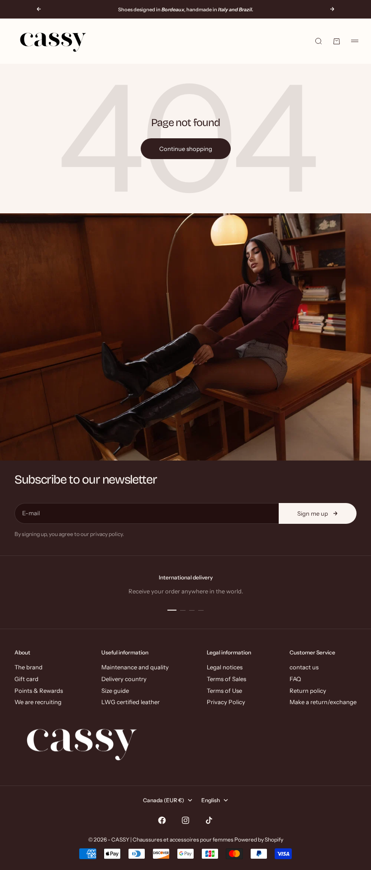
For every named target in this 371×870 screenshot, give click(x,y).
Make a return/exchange (323, 701)
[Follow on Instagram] (185, 820)
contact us (304, 667)
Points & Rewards (38, 690)
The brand (28, 667)
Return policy (308, 690)
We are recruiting (38, 701)
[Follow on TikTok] (209, 820)
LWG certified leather (130, 701)
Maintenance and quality (135, 667)
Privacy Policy (226, 701)
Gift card (26, 678)
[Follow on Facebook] (161, 820)
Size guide (115, 690)
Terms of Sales (226, 678)
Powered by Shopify (258, 839)
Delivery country (124, 678)
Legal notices (225, 667)
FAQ (295, 678)
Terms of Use (224, 690)
